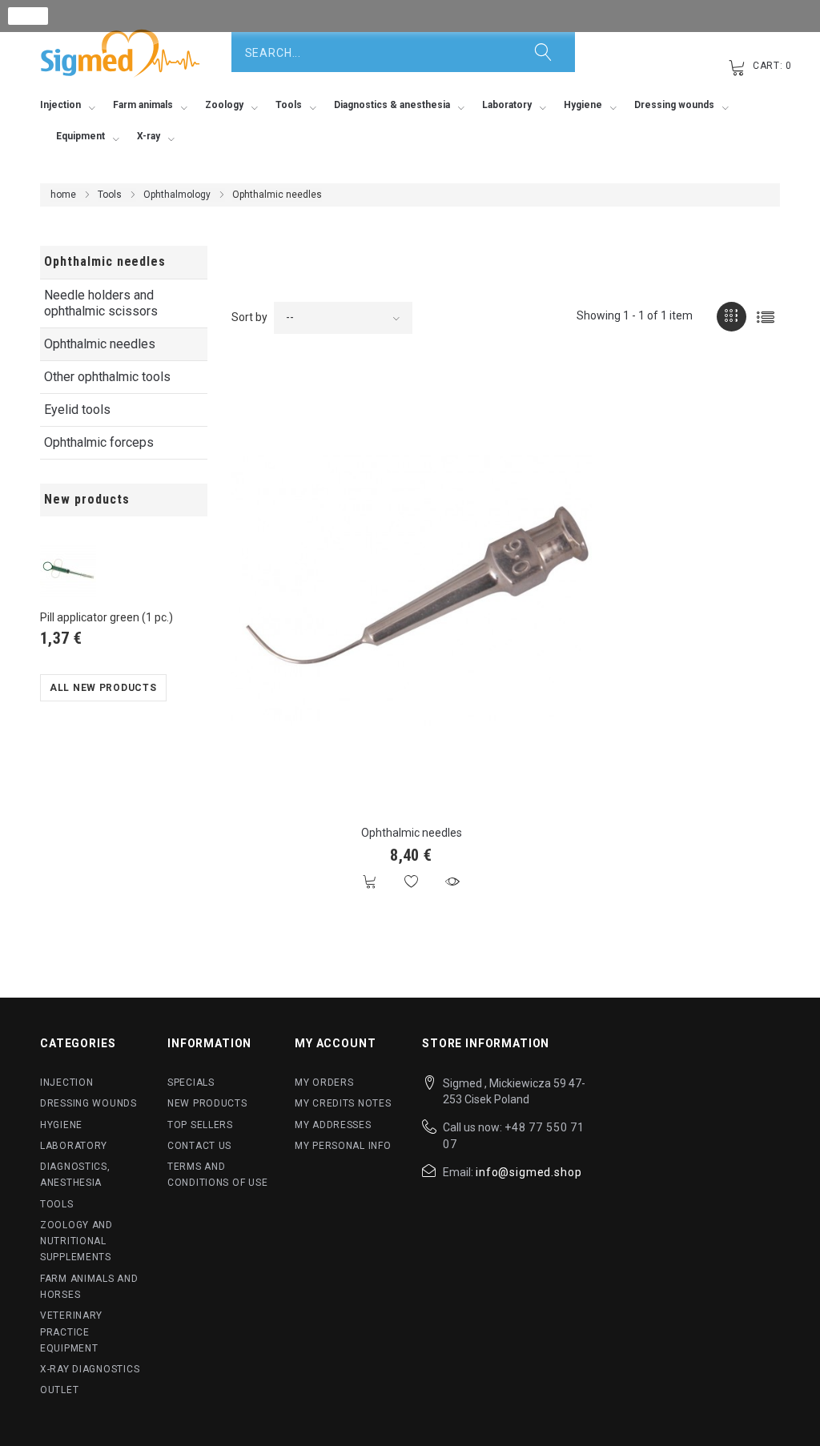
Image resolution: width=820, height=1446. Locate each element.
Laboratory (73, 1145)
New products (87, 499)
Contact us (199, 1145)
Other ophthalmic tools (107, 376)
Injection (66, 1082)
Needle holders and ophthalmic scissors (101, 303)
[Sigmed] (120, 53)
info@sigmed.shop (528, 1172)
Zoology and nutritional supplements (76, 1241)
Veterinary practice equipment (71, 1332)
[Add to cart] (370, 882)
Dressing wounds (88, 1103)
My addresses (333, 1125)
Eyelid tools (77, 409)
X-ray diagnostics (89, 1369)
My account (335, 1043)
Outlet (59, 1390)
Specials (191, 1082)
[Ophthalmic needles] (411, 590)
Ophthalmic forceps (99, 442)
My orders (324, 1082)
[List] (765, 316)
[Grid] (731, 316)
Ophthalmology (177, 194)
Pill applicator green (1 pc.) (106, 617)
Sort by (249, 317)
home (63, 194)
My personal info (343, 1145)
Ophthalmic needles (99, 343)
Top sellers (200, 1125)
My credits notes (343, 1103)
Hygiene (61, 1125)
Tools (110, 194)
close (28, 16)
